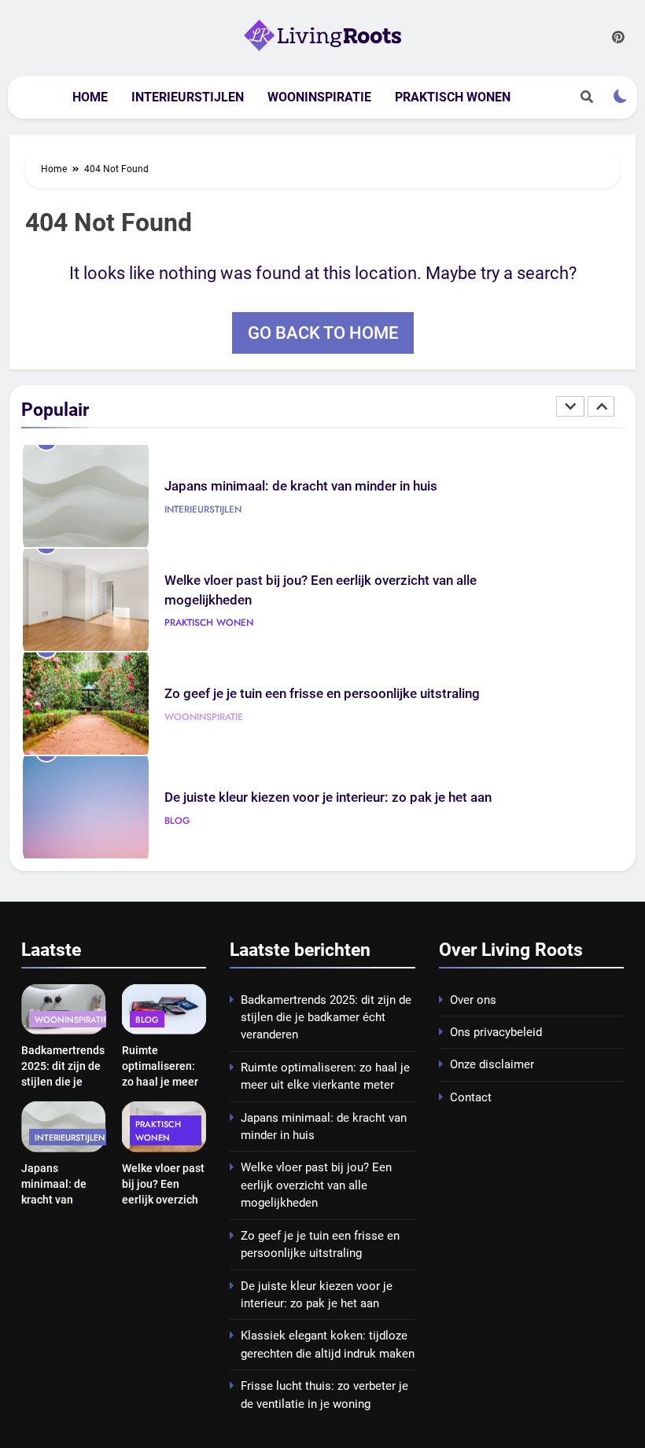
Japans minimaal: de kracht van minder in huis (300, 486)
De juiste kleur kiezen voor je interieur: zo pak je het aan (328, 797)
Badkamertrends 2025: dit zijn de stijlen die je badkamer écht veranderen (63, 1081)
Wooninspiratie (319, 97)
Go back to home (323, 333)
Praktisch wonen (452, 97)
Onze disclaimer (492, 1064)
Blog (177, 821)
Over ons (473, 1000)
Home (90, 97)
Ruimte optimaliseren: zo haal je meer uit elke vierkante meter (161, 1081)
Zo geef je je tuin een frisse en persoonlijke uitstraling (322, 693)
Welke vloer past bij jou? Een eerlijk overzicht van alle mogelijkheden (163, 1199)
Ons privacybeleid (496, 1032)
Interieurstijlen (187, 97)
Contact (471, 1097)
